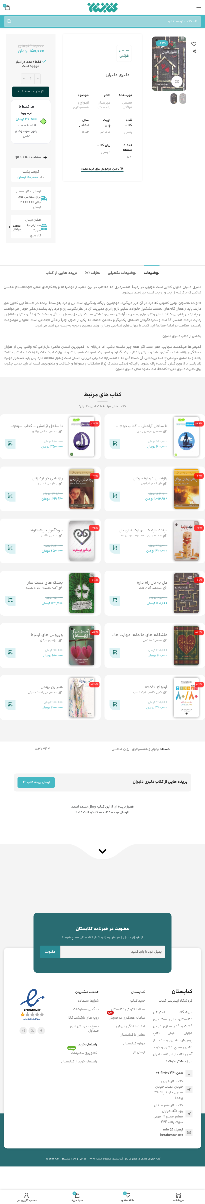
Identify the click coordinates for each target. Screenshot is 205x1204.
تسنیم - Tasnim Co (58, 1159)
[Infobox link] (103, 932)
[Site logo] (102, 7)
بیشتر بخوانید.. (175, 1061)
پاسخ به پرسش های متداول (84, 1029)
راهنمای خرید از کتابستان (79, 1061)
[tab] (152, 272)
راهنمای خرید (87, 1044)
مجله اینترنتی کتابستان (128, 1009)
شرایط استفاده (88, 1001)
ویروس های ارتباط (47, 635)
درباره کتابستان (134, 1043)
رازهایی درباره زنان (47, 478)
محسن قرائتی (124, 53)
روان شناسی (121, 749)
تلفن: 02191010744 (169, 1073)
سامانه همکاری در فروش (126, 1017)
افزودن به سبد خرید (30, 91)
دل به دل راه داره (152, 583)
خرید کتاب (137, 1001)
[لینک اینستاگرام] (23, 1030)
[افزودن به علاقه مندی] (193, 44)
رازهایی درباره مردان (149, 478)
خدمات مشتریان (87, 992)
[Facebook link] (41, 1030)
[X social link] (32, 1030)
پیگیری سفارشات (86, 1009)
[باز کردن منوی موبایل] (199, 8)
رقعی (128, 132)
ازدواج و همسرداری (81, 105)
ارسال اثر (139, 1052)
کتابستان (138, 992)
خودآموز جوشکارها (46, 530)
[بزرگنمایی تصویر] (176, 81)
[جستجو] (9, 21)
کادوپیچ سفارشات (82, 1052)
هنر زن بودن (51, 687)
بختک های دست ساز (45, 583)
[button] (181, 64)
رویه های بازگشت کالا (83, 1018)
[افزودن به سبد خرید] (115, 445)
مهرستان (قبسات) (104, 105)
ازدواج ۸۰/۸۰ (156, 687)
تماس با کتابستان (132, 1035)
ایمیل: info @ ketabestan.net (171, 1132)
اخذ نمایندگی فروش (130, 1026)
